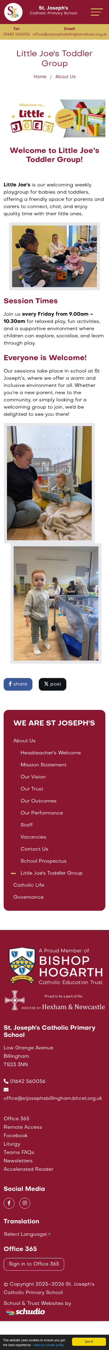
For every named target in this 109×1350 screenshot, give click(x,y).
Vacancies (33, 837)
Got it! (89, 1341)
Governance (28, 897)
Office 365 (16, 1119)
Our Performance (42, 813)
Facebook (16, 1136)
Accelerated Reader (28, 1169)
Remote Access (23, 1127)
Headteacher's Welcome (51, 753)
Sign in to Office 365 (34, 1264)
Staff (27, 825)
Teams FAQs (19, 1152)
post (55, 684)
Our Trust (32, 789)
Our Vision (33, 777)
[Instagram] (24, 1203)
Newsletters (18, 1161)
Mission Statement (43, 765)
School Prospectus (44, 861)
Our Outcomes (39, 801)
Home (40, 77)
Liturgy (12, 1144)
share (19, 684)
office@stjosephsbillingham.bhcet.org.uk (53, 1098)
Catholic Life (28, 885)
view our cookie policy (49, 1344)
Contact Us (34, 849)
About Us (65, 77)
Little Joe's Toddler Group (52, 873)
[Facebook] (9, 1203)
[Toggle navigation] (97, 12)
